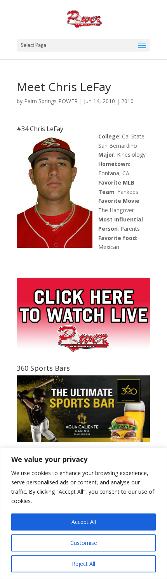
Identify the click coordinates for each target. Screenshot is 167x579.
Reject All (83, 563)
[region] (83, 513)
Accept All (83, 521)
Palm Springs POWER (51, 101)
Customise (83, 542)
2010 (127, 101)
